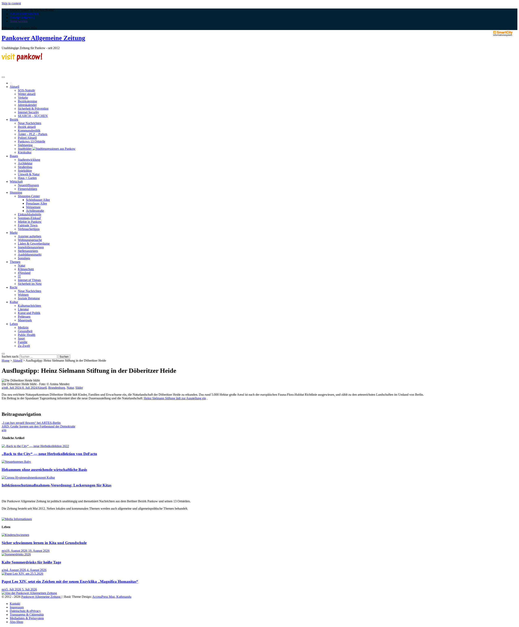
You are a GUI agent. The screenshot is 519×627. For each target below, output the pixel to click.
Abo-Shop (16, 622)
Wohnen (23, 294)
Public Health (26, 335)
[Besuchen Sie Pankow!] (22, 60)
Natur (21, 265)
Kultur (14, 302)
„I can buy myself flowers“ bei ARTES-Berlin (31, 422)
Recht (13, 287)
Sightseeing (25, 145)
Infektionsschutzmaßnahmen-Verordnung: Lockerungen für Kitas (56, 485)
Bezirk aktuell (27, 127)
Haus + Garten (27, 178)
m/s (4, 550)
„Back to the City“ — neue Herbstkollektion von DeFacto (49, 454)
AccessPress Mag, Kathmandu (111, 596)
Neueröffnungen (28, 185)
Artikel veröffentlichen (24, 14)
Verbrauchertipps (29, 229)
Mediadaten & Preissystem (27, 618)
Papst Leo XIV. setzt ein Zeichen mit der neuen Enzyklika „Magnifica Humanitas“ (70, 581)
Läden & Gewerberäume (34, 243)
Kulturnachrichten (29, 305)
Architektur (25, 163)
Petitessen (24, 316)
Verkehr (23, 97)
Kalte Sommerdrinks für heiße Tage (31, 562)
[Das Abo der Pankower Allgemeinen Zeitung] (29, 593)
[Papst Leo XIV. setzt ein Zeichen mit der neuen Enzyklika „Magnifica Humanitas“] (22, 573)
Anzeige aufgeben (29, 236)
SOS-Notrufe (26, 90)
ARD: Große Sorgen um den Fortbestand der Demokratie (38, 426)
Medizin (23, 327)
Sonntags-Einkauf (29, 218)
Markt (13, 232)
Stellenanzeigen (28, 251)
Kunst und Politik (29, 313)
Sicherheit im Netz (30, 283)
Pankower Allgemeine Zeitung (43, 38)
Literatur (23, 309)
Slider (79, 387)
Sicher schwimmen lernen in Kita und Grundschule (44, 543)
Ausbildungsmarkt (29, 254)
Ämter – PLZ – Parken (32, 134)
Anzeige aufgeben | (22, 17)
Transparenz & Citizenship (27, 614)
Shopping (16, 192)
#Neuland (24, 272)
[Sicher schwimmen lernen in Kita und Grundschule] (15, 535)
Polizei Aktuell (27, 137)
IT (19, 276)
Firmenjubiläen (27, 189)
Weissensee (33, 207)
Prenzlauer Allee (36, 203)
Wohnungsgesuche (30, 240)
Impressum (17, 607)
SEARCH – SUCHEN (33, 116)
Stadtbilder (25, 148)
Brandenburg (56, 387)
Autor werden (19, 21)
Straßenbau (25, 167)
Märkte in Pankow (30, 221)
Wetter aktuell (26, 94)
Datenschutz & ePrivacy (25, 611)
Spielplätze (25, 170)
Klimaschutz (26, 269)
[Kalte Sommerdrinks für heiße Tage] (16, 554)
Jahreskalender (27, 105)
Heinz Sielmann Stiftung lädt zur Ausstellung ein (175, 398)
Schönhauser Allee (38, 199)
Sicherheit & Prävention (33, 108)
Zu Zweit (24, 345)
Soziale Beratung (29, 298)
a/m (4, 387)
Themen (15, 262)
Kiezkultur (24, 152)
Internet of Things (29, 280)
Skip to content (11, 3)
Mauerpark (25, 320)
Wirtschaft (16, 181)
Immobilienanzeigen (31, 247)
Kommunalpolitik (29, 130)
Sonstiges (24, 258)
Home (6, 360)
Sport (21, 338)
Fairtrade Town (28, 225)
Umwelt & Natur (29, 174)
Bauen (14, 156)
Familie (22, 342)
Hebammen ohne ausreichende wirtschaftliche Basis (44, 469)
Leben (14, 324)
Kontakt (15, 603)
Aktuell (14, 86)
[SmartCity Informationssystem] (502, 34)
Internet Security (28, 112)
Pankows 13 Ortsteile (31, 141)
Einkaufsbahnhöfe (29, 214)
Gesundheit (25, 331)
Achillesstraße (35, 210)
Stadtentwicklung (29, 159)
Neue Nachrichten (29, 123)
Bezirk (14, 119)
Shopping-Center (29, 196)
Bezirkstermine (27, 101)
